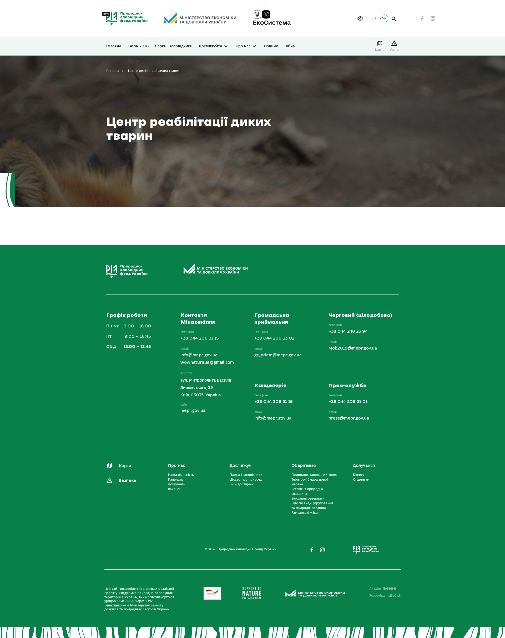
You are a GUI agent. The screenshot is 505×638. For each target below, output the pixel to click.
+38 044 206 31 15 (199, 338)
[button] (360, 18)
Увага (394, 50)
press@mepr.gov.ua (349, 418)
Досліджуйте (210, 46)
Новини (271, 46)
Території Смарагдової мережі (309, 482)
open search (394, 19)
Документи (176, 484)
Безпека (127, 480)
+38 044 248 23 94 (348, 331)
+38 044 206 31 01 (348, 401)
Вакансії (174, 489)
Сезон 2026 (138, 46)
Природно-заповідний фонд (314, 475)
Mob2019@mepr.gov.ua (353, 348)
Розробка (385, 595)
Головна (113, 46)
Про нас (243, 46)
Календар (175, 479)
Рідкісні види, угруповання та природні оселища (312, 505)
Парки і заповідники (174, 46)
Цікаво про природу (246, 479)
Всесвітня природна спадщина (307, 491)
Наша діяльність (181, 475)
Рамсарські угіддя (305, 513)
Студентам (361, 479)
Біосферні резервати (308, 498)
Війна (290, 46)
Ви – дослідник (242, 484)
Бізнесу (358, 475)
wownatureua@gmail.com (207, 362)
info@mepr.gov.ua (199, 355)
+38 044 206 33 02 (274, 338)
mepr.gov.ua (192, 410)
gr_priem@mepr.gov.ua (278, 355)
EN (374, 18)
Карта (380, 50)
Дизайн (375, 589)
